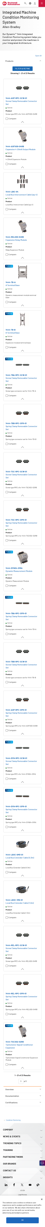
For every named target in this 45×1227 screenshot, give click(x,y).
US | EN (22, 1190)
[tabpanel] (23, 576)
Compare (12, 119)
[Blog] (38, 1184)
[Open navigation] (41, 3)
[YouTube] (30, 1184)
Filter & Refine (22, 69)
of (25, 1081)
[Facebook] (14, 1184)
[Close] (42, 1199)
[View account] (35, 3)
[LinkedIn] (6, 1184)
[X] (22, 1184)
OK (22, 1220)
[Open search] (25, 3)
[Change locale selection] (30, 3)
